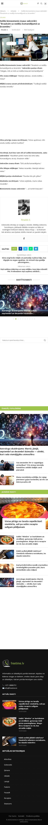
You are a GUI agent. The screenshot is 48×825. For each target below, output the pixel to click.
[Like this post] (15, 249)
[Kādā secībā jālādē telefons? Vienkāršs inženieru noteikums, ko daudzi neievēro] (7, 554)
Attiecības (7, 759)
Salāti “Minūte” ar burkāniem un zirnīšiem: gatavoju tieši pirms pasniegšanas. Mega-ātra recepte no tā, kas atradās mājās (31, 540)
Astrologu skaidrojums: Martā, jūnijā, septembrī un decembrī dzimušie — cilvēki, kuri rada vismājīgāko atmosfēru (22, 451)
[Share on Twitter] (25, 249)
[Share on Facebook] (20, 249)
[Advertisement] (24, 114)
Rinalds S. (4, 30)
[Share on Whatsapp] (31, 249)
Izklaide (13, 11)
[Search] (41, 3)
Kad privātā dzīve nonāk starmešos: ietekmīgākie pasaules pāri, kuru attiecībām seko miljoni (32, 567)
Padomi (7, 787)
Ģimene (7, 770)
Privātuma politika (32, 816)
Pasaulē (7, 792)
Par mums (12, 816)
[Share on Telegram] (36, 249)
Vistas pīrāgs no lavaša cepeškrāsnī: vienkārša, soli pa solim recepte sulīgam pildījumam (23, 524)
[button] (2, 302)
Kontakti (21, 816)
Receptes (7, 798)
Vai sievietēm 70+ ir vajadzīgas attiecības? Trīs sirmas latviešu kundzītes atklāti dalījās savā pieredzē (30, 466)
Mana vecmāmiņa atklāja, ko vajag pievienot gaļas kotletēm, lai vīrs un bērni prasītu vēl (32, 479)
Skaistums (8, 804)
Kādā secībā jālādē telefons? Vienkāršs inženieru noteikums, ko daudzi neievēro (31, 553)
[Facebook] (24, 238)
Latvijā (6, 781)
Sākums (3, 11)
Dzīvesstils (8, 765)
